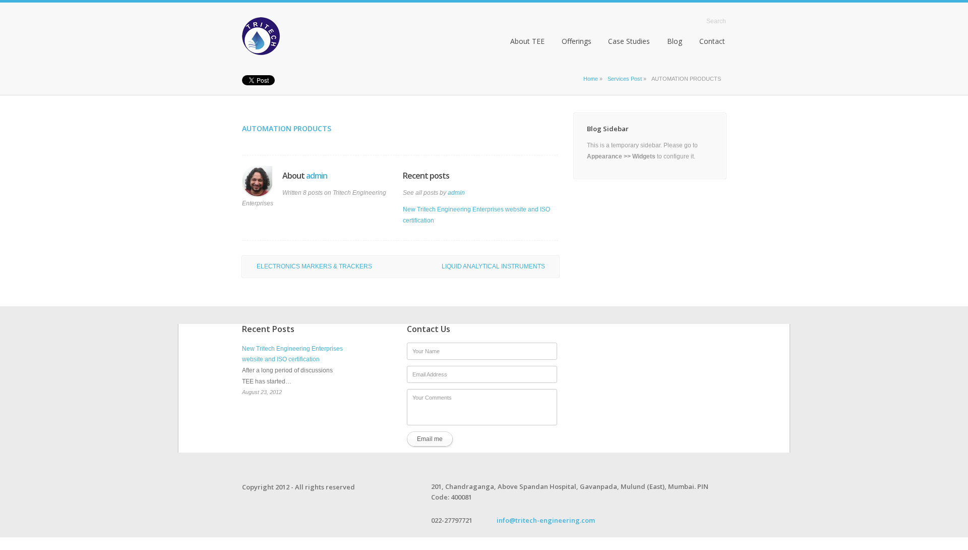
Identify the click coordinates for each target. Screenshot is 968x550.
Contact (712, 41)
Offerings (576, 41)
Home (687, 20)
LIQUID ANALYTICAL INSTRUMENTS (493, 266)
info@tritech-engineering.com (546, 520)
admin (316, 175)
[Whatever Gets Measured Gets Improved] (290, 36)
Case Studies (629, 41)
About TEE (527, 41)
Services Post (625, 79)
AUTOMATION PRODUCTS (286, 128)
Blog (674, 41)
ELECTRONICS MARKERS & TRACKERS (314, 266)
